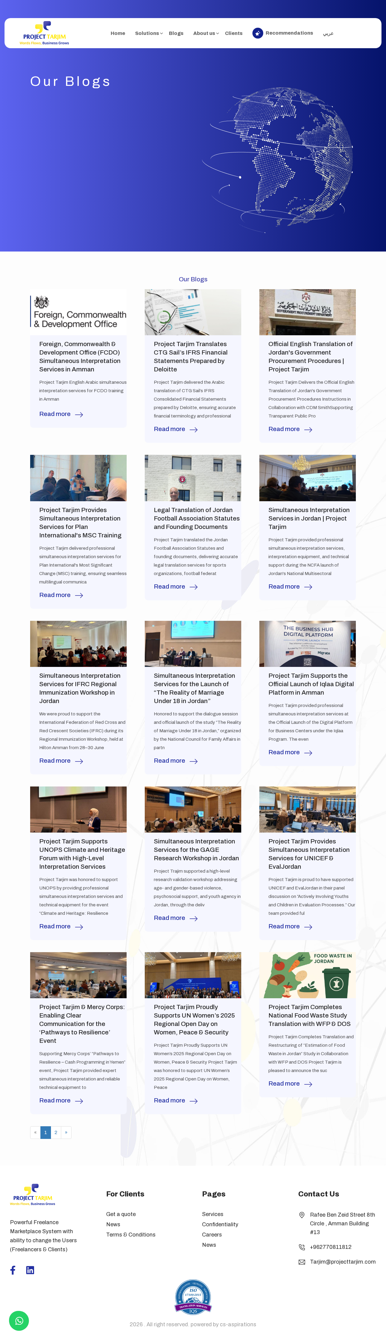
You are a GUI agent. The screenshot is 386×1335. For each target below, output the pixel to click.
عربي (328, 33)
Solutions (147, 33)
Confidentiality (220, 1224)
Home (118, 33)
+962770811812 (331, 1247)
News (113, 1224)
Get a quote (121, 1214)
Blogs (176, 33)
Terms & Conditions (131, 1235)
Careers (212, 1235)
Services (212, 1214)
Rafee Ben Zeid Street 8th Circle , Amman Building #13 (342, 1223)
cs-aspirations (238, 1324)
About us (204, 33)
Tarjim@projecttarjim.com (343, 1262)
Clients (233, 33)
